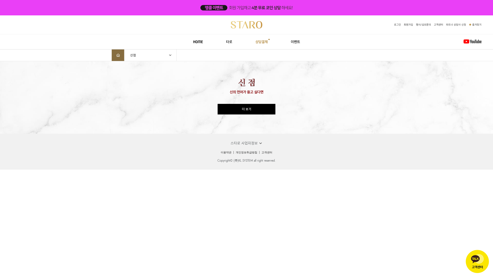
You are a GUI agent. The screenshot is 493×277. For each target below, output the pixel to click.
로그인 (397, 24)
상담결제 (261, 42)
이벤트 (295, 42)
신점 (133, 55)
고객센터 (438, 24)
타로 (229, 42)
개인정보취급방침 (246, 152)
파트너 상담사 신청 (456, 24)
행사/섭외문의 (423, 24)
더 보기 (246, 109)
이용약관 (226, 152)
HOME (198, 42)
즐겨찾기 (476, 24)
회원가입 (408, 24)
